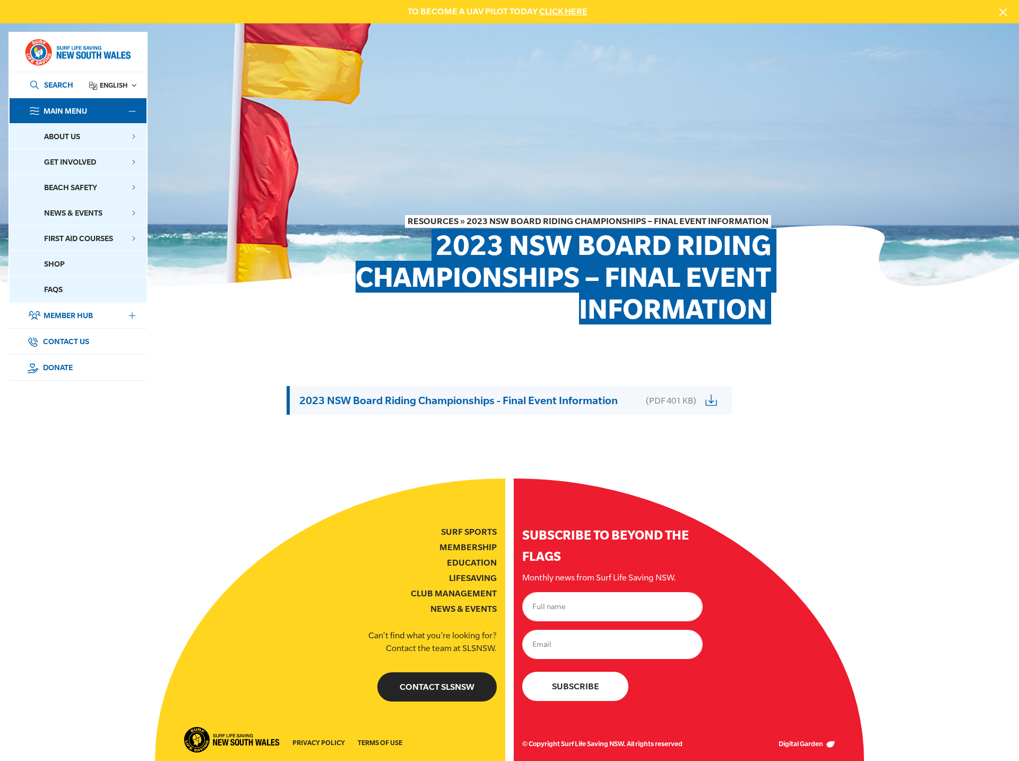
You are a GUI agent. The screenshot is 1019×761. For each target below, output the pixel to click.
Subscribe (575, 686)
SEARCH (58, 84)
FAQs (53, 289)
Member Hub (68, 315)
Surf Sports (469, 532)
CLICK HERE (563, 11)
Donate (57, 367)
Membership (468, 547)
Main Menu (65, 110)
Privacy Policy (318, 743)
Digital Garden (801, 744)
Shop (54, 263)
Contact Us (65, 341)
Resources (433, 221)
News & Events (463, 609)
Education (472, 563)
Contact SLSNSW (437, 687)
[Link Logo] (77, 52)
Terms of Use (380, 743)
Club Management (454, 593)
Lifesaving (473, 578)
